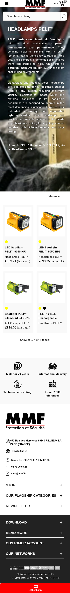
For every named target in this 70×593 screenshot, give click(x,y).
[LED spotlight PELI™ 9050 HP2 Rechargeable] (51, 221)
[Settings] (56, 4)
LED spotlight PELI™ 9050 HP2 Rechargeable (49, 251)
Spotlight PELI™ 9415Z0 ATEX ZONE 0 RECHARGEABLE (17, 318)
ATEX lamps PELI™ (17, 323)
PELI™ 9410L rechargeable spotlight (47, 318)
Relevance (53, 196)
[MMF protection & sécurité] (35, 4)
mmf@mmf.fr (18, 473)
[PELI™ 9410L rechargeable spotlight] (51, 288)
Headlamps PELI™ (16, 256)
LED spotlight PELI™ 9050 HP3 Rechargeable (16, 251)
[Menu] (6, 4)
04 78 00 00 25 (19, 466)
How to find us (19, 451)
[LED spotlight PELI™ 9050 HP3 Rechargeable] (18, 221)
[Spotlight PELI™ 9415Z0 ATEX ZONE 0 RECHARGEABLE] (18, 288)
